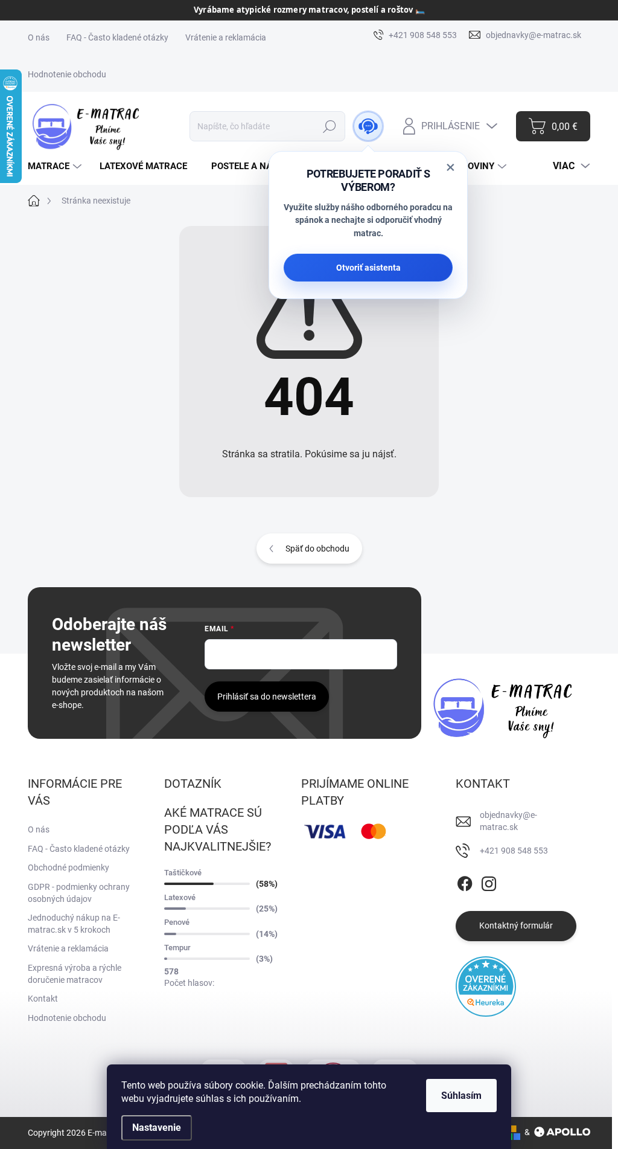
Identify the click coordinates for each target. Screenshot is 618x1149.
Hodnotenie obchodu (67, 74)
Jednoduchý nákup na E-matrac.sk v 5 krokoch (74, 924)
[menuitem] (56, 166)
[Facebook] (465, 881)
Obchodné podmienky (68, 867)
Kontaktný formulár (516, 925)
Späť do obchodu (317, 548)
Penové (177, 922)
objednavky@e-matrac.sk (508, 821)
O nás (38, 37)
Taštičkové (183, 872)
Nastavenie (156, 1127)
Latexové (180, 897)
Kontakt (43, 998)
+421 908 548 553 (514, 850)
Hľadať (330, 126)
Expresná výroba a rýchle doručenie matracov (74, 974)
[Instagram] (489, 881)
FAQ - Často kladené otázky (117, 37)
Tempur (177, 947)
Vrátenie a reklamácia (225, 37)
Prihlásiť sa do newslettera (266, 696)
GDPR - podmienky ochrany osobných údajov (79, 893)
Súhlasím (461, 1095)
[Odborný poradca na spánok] (368, 126)
